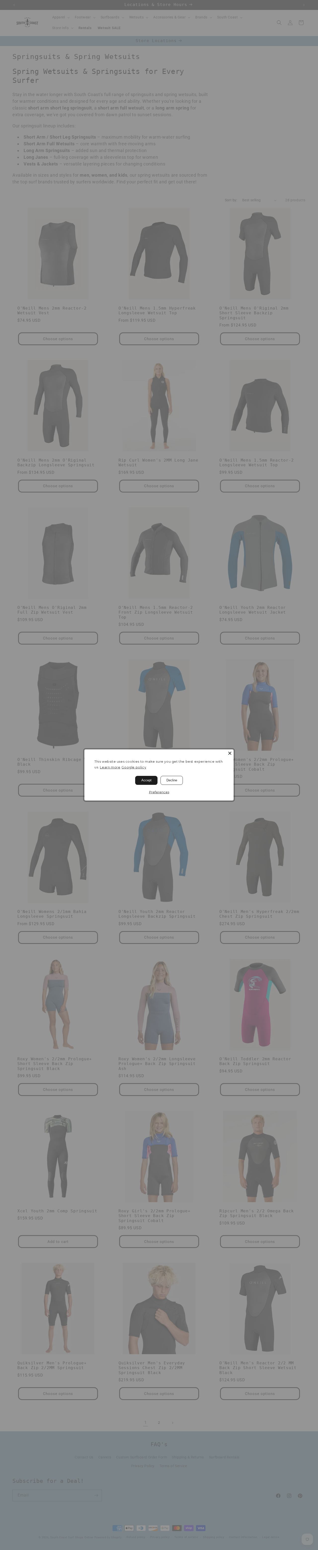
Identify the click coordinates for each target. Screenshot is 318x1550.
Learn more (110, 767)
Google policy (133, 767)
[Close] (229, 753)
